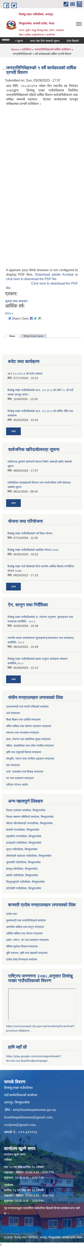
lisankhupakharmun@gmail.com (28, 1117)
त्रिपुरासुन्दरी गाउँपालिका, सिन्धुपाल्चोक (25, 881)
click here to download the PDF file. (31, 279)
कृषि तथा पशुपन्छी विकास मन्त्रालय (23, 752)
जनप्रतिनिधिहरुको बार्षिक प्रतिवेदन (53, 49)
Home (15, 49)
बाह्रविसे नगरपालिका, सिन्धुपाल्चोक (23, 836)
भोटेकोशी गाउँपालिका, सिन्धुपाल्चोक (23, 888)
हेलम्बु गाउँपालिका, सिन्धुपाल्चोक (22, 868)
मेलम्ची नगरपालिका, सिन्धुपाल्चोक (22, 829)
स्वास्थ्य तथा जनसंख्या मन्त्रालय (22, 732)
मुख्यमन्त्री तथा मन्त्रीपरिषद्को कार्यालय (26, 920)
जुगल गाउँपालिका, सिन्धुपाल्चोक (21, 849)
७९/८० (9, 313)
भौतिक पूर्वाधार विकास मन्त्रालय (22, 946)
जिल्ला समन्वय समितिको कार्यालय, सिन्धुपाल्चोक (29, 816)
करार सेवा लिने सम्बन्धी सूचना (40, 40)
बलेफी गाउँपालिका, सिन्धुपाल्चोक (22, 875)
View (13, 336)
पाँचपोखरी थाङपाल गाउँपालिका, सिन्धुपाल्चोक (28, 855)
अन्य (13, 431)
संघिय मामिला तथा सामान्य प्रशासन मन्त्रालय (28, 726)
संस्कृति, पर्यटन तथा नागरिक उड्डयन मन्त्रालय (30, 758)
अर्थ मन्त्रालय (13, 713)
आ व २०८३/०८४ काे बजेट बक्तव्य (25, 373)
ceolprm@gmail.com (19, 1125)
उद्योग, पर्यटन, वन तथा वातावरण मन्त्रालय (27, 940)
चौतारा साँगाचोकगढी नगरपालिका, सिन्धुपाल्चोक (29, 823)
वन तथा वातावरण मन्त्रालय (20, 778)
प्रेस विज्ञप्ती (68, 40)
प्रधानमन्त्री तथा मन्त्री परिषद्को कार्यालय (27, 706)
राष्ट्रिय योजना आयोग (17, 784)
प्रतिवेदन (26, 49)
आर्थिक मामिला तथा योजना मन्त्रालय (24, 933)
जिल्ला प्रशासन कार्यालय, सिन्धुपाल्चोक (25, 810)
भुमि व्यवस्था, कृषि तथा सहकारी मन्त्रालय (27, 953)
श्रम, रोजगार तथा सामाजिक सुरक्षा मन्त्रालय (28, 739)
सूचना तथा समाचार (16, 301)
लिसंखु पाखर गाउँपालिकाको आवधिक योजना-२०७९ (33, 549)
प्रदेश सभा (11, 913)
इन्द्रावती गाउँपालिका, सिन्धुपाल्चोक (23, 842)
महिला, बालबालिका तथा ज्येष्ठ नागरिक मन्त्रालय (30, 745)
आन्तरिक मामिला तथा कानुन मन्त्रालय (25, 926)
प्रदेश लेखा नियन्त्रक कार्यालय (21, 959)
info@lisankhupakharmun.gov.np (34, 1109)
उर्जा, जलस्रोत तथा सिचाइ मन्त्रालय (24, 771)
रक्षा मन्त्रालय (13, 765)
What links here (33, 336)
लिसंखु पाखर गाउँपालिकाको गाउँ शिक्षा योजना (30, 533)
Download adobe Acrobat (55, 274)
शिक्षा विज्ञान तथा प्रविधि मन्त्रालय (23, 719)
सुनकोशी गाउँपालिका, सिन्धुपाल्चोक (23, 862)
